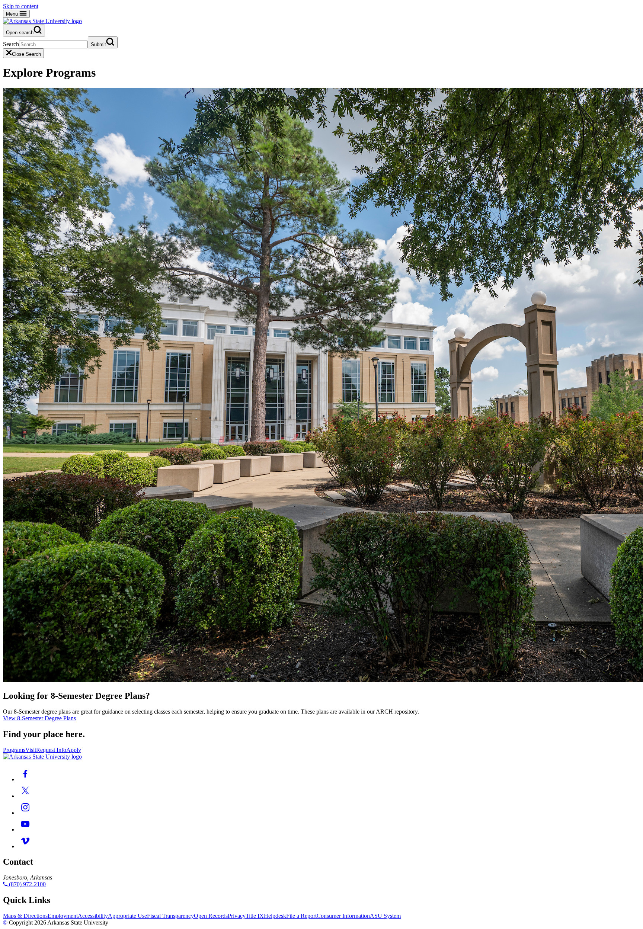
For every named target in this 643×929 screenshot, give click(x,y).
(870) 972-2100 (26, 884)
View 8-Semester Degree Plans (39, 718)
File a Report (301, 916)
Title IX (255, 916)
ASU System (385, 916)
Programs (14, 750)
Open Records (211, 916)
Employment (63, 916)
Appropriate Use (127, 916)
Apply (73, 750)
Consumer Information (343, 916)
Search (11, 44)
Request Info (51, 750)
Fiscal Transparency (170, 916)
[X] (25, 796)
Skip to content (20, 6)
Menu (12, 14)
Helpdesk (275, 916)
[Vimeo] (25, 846)
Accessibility (93, 916)
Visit (30, 750)
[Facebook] (25, 779)
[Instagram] (25, 813)
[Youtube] (25, 829)
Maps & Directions (25, 916)
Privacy (237, 916)
